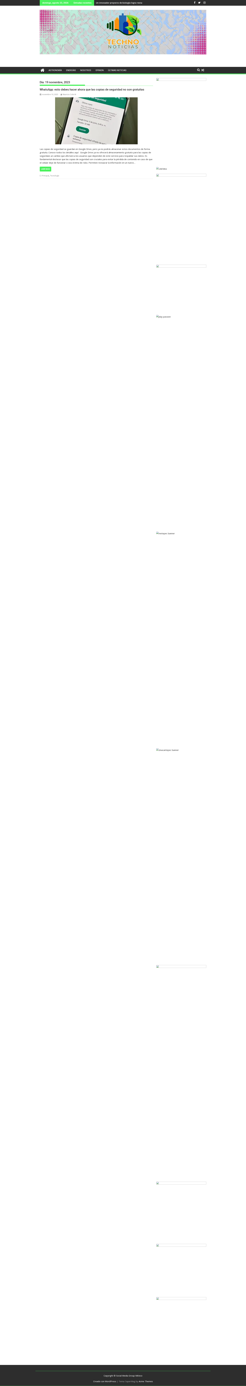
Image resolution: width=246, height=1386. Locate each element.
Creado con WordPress (104, 1381)
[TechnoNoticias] (42, 69)
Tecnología (54, 175)
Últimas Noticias (117, 70)
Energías (71, 70)
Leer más (45, 169)
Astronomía (55, 70)
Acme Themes (146, 1381)
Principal (45, 175)
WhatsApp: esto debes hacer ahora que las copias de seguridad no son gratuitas (92, 89)
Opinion (100, 70)
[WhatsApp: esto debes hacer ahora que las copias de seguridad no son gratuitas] (96, 120)
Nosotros (85, 70)
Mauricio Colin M (69, 94)
